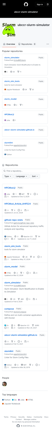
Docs (46, 417)
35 (13, 72)
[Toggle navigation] (4, 4)
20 (32, 89)
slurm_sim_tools (12, 246)
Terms (6, 417)
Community (38, 417)
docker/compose (20, 312)
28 (26, 89)
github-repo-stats (13, 220)
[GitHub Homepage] (18, 426)
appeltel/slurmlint (20, 145)
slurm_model (10, 266)
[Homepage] (26, 4)
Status (29, 417)
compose (9, 308)
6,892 (37, 325)
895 (22, 299)
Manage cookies (30, 419)
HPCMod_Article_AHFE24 (17, 203)
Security (21, 417)
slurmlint (8, 351)
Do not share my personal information (26, 422)
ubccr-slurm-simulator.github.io (20, 335)
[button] (48, 44)
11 (20, 72)
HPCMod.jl (9, 187)
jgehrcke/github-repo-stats (24, 223)
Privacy (13, 417)
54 (39, 236)
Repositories (28, 44)
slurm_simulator (12, 282)
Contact (19, 419)
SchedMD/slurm (20, 60)
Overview (10, 44)
